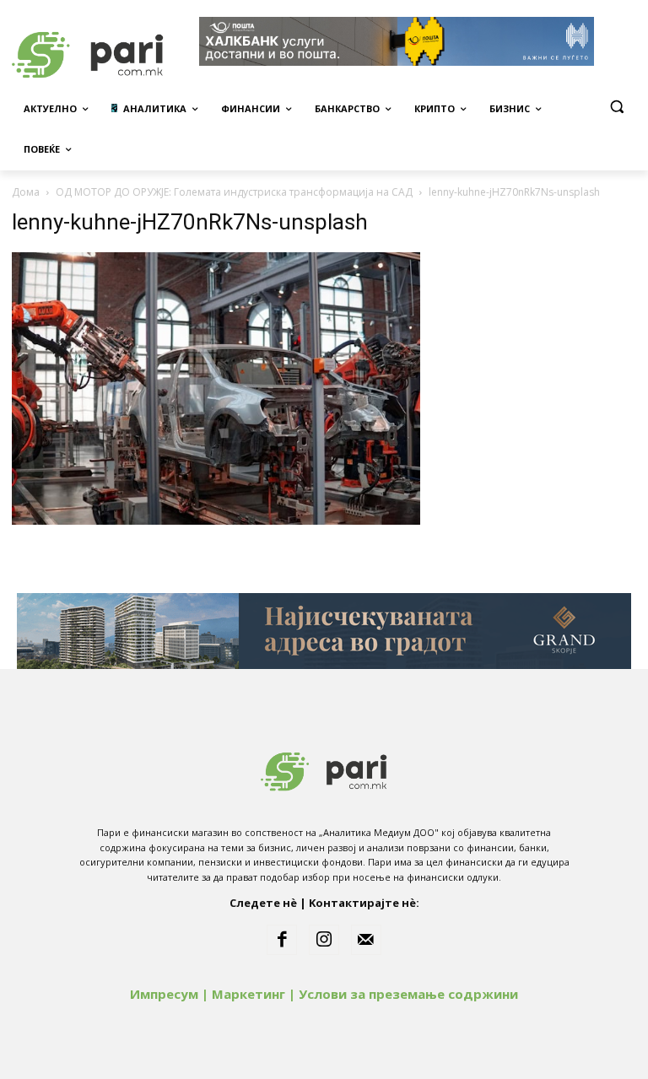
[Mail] (366, 940)
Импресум (164, 993)
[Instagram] (324, 940)
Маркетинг (248, 993)
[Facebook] (282, 940)
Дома (26, 192)
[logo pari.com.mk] (324, 768)
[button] (616, 107)
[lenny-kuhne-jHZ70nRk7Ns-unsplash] (216, 520)
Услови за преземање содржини (408, 993)
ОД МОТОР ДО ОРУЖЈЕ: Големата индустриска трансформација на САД (234, 192)
